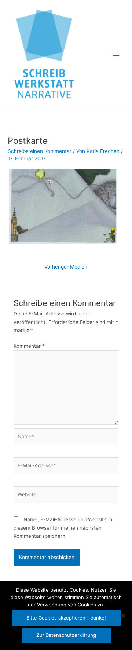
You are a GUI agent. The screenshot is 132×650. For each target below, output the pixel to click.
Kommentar (29, 346)
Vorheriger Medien (65, 267)
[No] (122, 615)
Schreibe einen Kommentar (40, 151)
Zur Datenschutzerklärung (66, 635)
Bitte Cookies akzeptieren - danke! (66, 618)
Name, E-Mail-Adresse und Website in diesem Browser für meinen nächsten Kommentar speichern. (63, 527)
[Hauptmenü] (116, 54)
